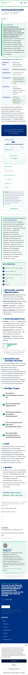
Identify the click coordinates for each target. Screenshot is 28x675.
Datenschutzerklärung (15, 672)
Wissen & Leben (7, 639)
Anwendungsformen (9, 271)
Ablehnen (14, 665)
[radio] (15, 515)
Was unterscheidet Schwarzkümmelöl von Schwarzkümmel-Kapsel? (13, 435)
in (5, 18)
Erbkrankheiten (7, 630)
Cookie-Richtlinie (6, 672)
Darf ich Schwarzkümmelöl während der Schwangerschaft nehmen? (13, 424)
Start (4, 621)
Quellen (6, 284)
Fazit (5, 281)
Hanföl (12, 495)
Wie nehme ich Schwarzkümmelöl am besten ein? (14, 395)
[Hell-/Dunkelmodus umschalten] (21, 2)
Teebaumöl (6, 495)
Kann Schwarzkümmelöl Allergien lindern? (12, 405)
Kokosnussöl (19, 495)
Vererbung (5, 624)
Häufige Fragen (8, 278)
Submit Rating (5, 527)
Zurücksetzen (14, 208)
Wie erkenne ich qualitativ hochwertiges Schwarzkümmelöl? (13, 414)
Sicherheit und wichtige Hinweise (13, 274)
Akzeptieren (14, 661)
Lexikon (5, 636)
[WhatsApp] (14, 20)
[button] (26, 645)
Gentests (5, 627)
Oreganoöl (18, 492)
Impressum (23, 672)
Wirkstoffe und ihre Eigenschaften (13, 268)
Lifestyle (5, 633)
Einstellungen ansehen (14, 668)
